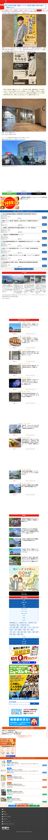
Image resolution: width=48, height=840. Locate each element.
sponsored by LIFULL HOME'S (30, 758)
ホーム (4, 809)
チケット (4, 137)
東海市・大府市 (26, 629)
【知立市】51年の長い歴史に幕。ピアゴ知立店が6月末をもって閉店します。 (30, 367)
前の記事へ (9, 191)
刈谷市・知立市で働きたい (19, 211)
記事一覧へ (24, 191)
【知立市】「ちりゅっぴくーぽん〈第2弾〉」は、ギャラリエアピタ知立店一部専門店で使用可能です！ (30, 427)
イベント (39, 10)
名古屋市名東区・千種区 (14, 625)
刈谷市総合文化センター (6, 296)
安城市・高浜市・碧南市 (21, 632)
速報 (43, 10)
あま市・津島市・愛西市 (14, 627)
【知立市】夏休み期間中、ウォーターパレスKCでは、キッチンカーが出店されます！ (30, 473)
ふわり (8, 298)
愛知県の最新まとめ (13, 622)
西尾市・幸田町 (35, 632)
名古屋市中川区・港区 (25, 625)
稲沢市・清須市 (23, 627)
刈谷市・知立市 (13, 632)
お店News (21, 10)
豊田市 (32, 629)
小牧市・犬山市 (35, 627)
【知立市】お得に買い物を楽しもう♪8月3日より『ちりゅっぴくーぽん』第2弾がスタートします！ (30, 353)
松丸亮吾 (12, 296)
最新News (7, 10)
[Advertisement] (24, 309)
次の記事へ (38, 191)
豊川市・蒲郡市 (13, 634)
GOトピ (2, 10)
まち (31, 10)
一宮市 (29, 627)
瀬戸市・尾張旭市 (18, 629)
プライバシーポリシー (7, 821)
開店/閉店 (15, 10)
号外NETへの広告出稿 (7, 816)
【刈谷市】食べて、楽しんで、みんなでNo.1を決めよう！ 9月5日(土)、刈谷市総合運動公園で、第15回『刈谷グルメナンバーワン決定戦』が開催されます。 (30, 442)
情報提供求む (5, 814)
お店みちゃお (27, 10)
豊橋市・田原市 (20, 634)
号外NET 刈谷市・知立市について (8, 823)
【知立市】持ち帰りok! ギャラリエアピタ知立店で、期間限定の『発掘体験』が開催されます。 (30, 520)
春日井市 (11, 629)
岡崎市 (29, 632)
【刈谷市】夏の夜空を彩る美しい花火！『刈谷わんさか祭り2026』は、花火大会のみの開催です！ (30, 395)
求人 (11, 10)
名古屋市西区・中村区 (32, 622)
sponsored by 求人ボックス (30, 211)
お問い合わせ (5, 819)
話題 (35, 10)
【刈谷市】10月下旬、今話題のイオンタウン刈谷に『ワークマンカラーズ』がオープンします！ (30, 326)
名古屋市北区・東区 (22, 622)
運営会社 (4, 811)
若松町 (16, 296)
